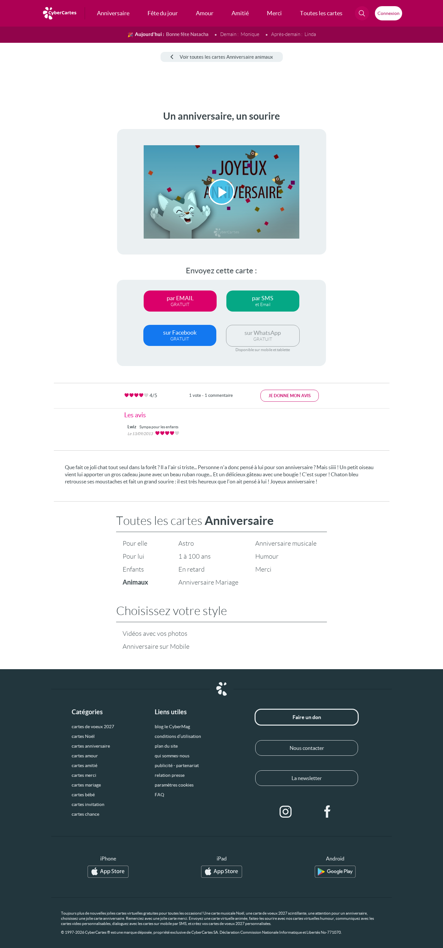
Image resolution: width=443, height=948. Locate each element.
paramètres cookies (174, 785)
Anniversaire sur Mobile (156, 646)
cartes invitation (88, 804)
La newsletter (307, 778)
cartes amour (85, 755)
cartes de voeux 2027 (93, 726)
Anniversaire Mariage (208, 582)
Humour (267, 556)
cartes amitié (84, 765)
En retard (191, 569)
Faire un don (307, 717)
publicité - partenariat (177, 765)
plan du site (166, 746)
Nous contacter (307, 748)
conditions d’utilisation (178, 736)
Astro (186, 543)
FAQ (159, 794)
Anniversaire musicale (286, 543)
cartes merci (84, 775)
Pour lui (133, 556)
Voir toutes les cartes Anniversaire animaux (226, 57)
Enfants (133, 569)
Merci (263, 569)
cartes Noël (83, 736)
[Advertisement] (48, 208)
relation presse (170, 775)
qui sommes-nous (172, 755)
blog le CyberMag (172, 726)
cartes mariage (86, 785)
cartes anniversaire (91, 746)
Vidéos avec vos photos (155, 633)
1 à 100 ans (194, 556)
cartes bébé (83, 794)
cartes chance (85, 814)
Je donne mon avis (290, 395)
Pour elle (135, 543)
